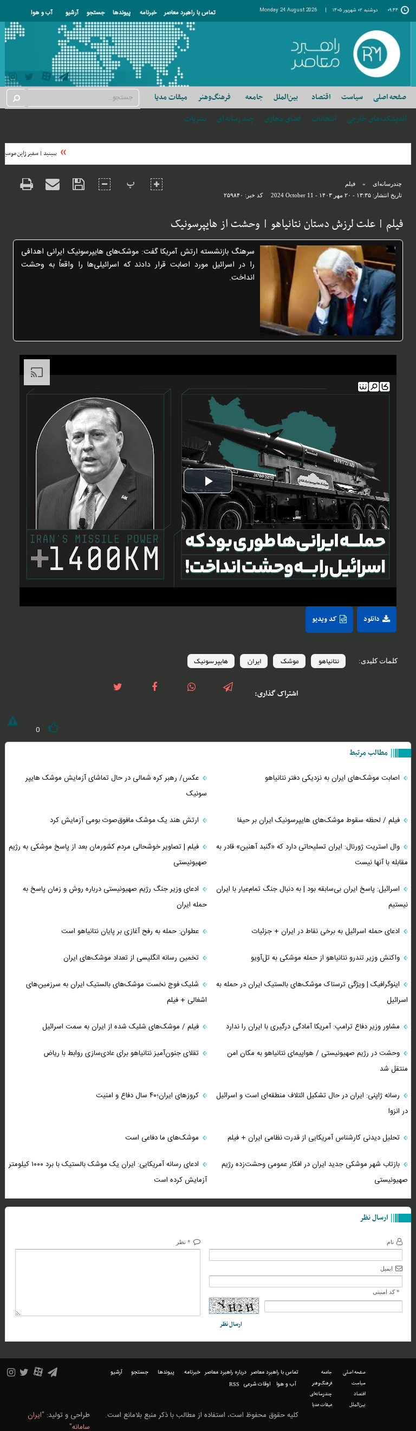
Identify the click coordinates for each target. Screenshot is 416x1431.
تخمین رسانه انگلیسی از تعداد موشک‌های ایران (132, 958)
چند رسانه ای (235, 119)
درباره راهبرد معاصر (225, 1372)
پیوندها (122, 13)
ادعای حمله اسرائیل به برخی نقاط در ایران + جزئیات (327, 931)
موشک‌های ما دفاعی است (163, 1138)
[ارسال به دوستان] (53, 191)
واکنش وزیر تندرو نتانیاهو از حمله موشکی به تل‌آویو (326, 958)
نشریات (195, 119)
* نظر (183, 1242)
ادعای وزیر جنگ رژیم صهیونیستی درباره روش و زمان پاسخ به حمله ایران (115, 897)
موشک (289, 661)
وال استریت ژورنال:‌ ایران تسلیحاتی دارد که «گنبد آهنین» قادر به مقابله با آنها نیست (312, 855)
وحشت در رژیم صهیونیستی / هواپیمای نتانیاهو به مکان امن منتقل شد (317, 1061)
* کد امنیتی (386, 1291)
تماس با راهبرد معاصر (190, 13)
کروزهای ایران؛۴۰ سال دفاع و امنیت (148, 1096)
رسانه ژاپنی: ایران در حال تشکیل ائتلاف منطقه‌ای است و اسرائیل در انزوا (312, 1103)
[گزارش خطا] (11, 723)
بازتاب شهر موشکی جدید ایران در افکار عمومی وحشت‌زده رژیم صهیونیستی (315, 1172)
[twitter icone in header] (29, 78)
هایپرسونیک (211, 661)
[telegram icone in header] (64, 78)
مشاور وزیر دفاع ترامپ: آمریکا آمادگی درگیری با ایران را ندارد (314, 1027)
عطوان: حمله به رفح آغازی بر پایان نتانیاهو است (131, 931)
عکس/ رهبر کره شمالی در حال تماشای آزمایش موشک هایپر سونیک (116, 786)
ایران (253, 661)
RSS (234, 1384)
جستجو (96, 13)
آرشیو (72, 13)
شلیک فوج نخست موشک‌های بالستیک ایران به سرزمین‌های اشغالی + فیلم (116, 992)
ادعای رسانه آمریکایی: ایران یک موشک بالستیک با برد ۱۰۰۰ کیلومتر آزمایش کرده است (108, 1172)
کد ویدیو (324, 619)
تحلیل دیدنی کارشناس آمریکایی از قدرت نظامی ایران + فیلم (314, 1138)
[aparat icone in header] (46, 79)
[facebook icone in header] (154, 694)
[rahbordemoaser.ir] (345, 54)
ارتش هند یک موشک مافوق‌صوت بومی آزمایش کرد (125, 820)
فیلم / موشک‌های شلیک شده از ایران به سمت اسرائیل (121, 1027)
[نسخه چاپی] (27, 191)
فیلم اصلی (359, 643)
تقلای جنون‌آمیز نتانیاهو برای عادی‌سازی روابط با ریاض (122, 1053)
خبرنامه (148, 13)
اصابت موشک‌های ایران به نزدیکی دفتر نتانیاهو (333, 778)
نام (390, 1242)
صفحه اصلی (389, 97)
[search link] (15, 97)
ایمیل (386, 1268)
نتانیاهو (328, 661)
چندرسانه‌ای (387, 183)
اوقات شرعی (257, 1384)
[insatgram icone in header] (13, 78)
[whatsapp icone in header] (191, 694)
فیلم (350, 183)
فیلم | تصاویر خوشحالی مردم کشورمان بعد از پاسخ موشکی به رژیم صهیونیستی (108, 855)
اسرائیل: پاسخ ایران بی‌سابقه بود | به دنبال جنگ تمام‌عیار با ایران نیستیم (312, 897)
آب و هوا (42, 13)
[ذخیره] (79, 191)
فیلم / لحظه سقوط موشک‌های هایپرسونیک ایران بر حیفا (319, 820)
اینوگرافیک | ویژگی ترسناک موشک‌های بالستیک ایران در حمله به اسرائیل (312, 992)
